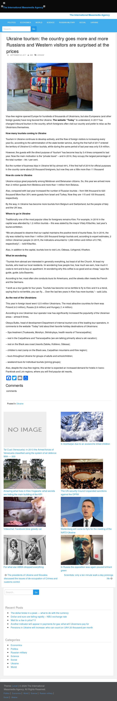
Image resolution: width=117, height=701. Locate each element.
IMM (31, 55)
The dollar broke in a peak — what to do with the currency (40, 613)
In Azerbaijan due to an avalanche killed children (85, 443)
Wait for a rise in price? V (23, 620)
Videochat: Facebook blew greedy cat (23, 528)
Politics (12, 22)
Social (82, 22)
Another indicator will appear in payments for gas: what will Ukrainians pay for (50, 624)
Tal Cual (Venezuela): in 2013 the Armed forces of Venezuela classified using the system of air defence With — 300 (30, 453)
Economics (25, 22)
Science (51, 22)
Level (15, 685)
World (39, 22)
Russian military (67, 22)
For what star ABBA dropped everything (24, 567)
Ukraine (94, 22)
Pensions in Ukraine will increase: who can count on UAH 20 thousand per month (52, 627)
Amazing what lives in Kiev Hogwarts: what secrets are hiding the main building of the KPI (29, 492)
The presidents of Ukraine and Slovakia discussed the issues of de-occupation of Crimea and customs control (30, 578)
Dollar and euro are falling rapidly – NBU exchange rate (39, 616)
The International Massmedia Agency (23, 7)
